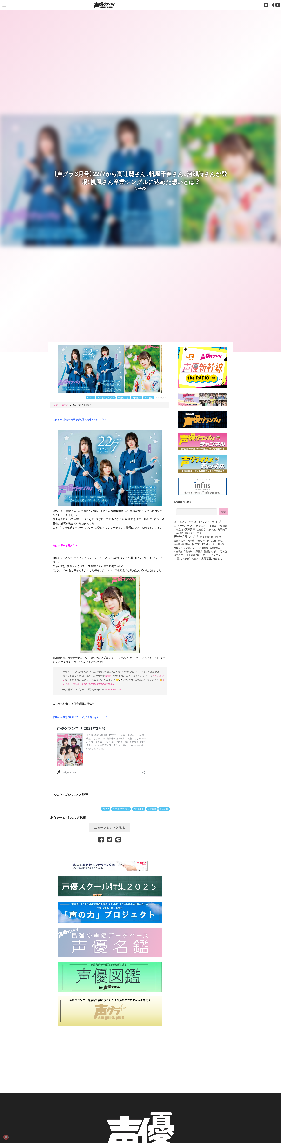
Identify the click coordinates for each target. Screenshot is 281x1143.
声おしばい (190, 533)
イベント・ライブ (209, 521)
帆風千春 (124, 397)
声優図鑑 (205, 537)
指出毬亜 (186, 544)
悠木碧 (177, 544)
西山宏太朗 (220, 551)
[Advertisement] (109, 851)
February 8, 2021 (113, 689)
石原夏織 (203, 547)
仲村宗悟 (178, 529)
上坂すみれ (200, 525)
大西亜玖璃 (179, 540)
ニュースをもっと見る (109, 827)
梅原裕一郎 (198, 544)
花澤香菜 (197, 551)
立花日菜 (188, 551)
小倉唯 (190, 540)
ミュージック (183, 525)
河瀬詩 (137, 397)
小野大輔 (201, 540)
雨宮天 (178, 558)
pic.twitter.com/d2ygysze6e (99, 684)
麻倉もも (217, 558)
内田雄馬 (222, 529)
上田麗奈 (211, 525)
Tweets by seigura (182, 501)
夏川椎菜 (216, 537)
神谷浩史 (178, 551)
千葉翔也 (179, 533)
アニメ (192, 521)
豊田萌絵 (191, 554)
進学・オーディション (208, 554)
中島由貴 (222, 525)
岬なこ (221, 540)
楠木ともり (211, 544)
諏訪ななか (179, 554)
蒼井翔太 (208, 551)
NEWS (140, 188)
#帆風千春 (78, 684)
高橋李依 (196, 558)
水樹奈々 (178, 548)
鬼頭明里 (206, 558)
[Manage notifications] (5, 1137)
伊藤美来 (189, 529)
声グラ (200, 533)
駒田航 (186, 558)
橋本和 (221, 544)
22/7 (91, 397)
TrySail (183, 522)
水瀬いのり (191, 547)
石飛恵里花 (215, 547)
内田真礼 (211, 529)
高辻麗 (150, 397)
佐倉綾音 (201, 529)
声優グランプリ (106, 397)
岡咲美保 (211, 540)
